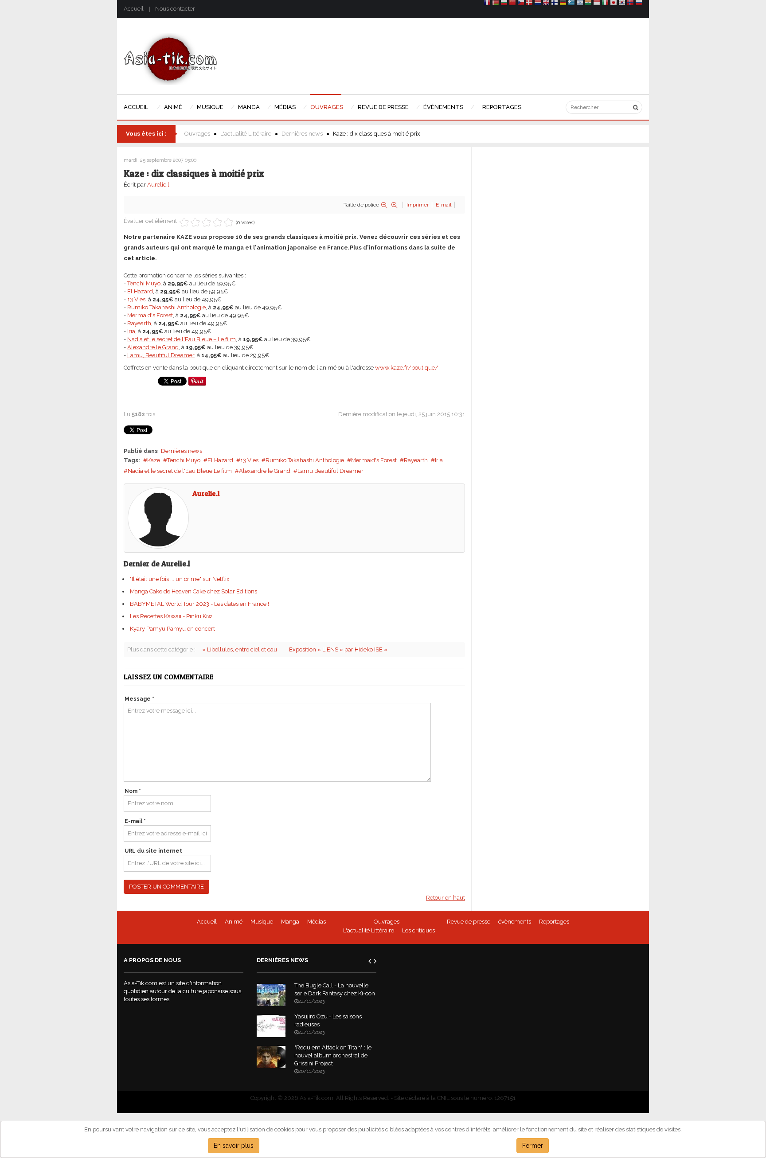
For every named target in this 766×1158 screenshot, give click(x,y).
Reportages (554, 921)
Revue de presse (468, 921)
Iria (439, 460)
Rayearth (416, 460)
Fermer (532, 1145)
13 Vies (249, 460)
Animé (233, 921)
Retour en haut (445, 897)
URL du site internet (153, 851)
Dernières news (302, 133)
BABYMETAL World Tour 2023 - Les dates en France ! (199, 603)
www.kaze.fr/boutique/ (406, 367)
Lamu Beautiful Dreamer (330, 471)
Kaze (153, 460)
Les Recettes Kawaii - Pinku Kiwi (172, 616)
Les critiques (418, 930)
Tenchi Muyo (183, 460)
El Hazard (220, 460)
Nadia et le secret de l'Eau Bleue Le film (180, 471)
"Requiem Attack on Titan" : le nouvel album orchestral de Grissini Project (332, 1055)
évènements (514, 921)
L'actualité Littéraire (245, 133)
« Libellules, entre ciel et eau (239, 649)
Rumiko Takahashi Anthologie (305, 460)
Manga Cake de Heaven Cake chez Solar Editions (193, 591)
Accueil (134, 8)
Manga (290, 921)
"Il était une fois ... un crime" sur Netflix (180, 579)
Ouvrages (197, 133)
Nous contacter (175, 8)
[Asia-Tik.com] (170, 58)
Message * (139, 699)
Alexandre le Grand (264, 471)
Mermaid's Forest (374, 460)
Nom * (133, 791)
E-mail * (135, 821)
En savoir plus (234, 1145)
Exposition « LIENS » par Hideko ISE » (338, 649)
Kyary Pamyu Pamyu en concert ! (174, 628)
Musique (261, 921)
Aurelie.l (158, 184)
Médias (316, 921)
